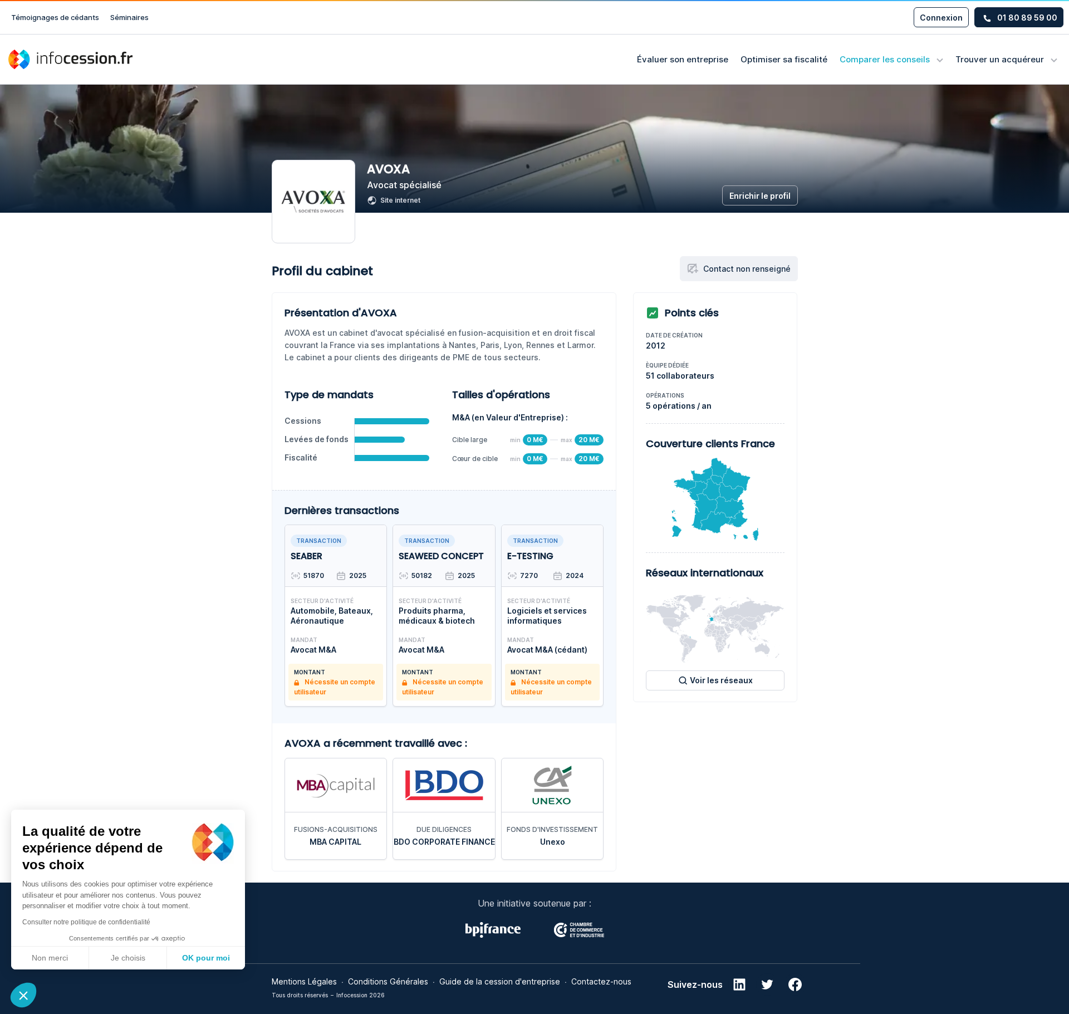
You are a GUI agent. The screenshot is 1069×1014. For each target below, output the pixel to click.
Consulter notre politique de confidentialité (86, 922)
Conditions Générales (388, 981)
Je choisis (128, 957)
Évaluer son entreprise (682, 59)
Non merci (50, 957)
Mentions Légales (304, 981)
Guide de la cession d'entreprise (499, 981)
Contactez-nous (601, 981)
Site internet (400, 200)
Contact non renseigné (747, 268)
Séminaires (129, 17)
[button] (23, 995)
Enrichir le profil (760, 195)
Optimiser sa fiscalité (784, 59)
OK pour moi (206, 957)
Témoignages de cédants (55, 17)
